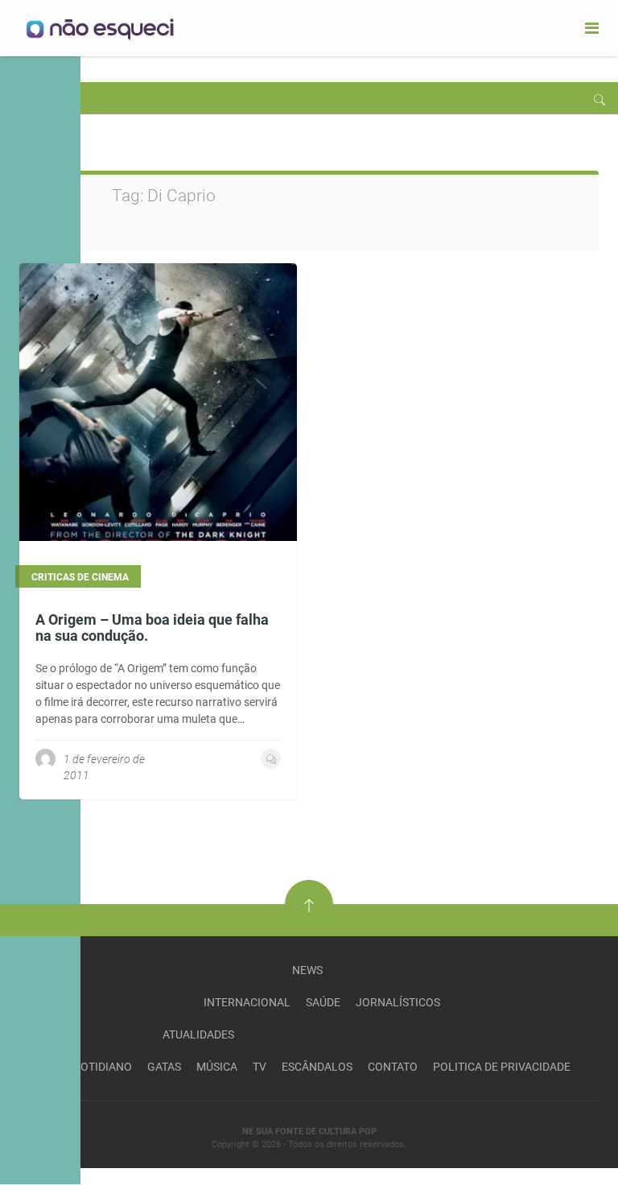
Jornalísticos (398, 1002)
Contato (393, 1066)
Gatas (164, 1066)
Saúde (323, 1002)
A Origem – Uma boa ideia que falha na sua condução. (152, 627)
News (307, 970)
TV (259, 1066)
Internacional (247, 1002)
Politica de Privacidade (502, 1066)
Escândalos (317, 1066)
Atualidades (198, 1034)
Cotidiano (102, 1066)
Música (216, 1066)
